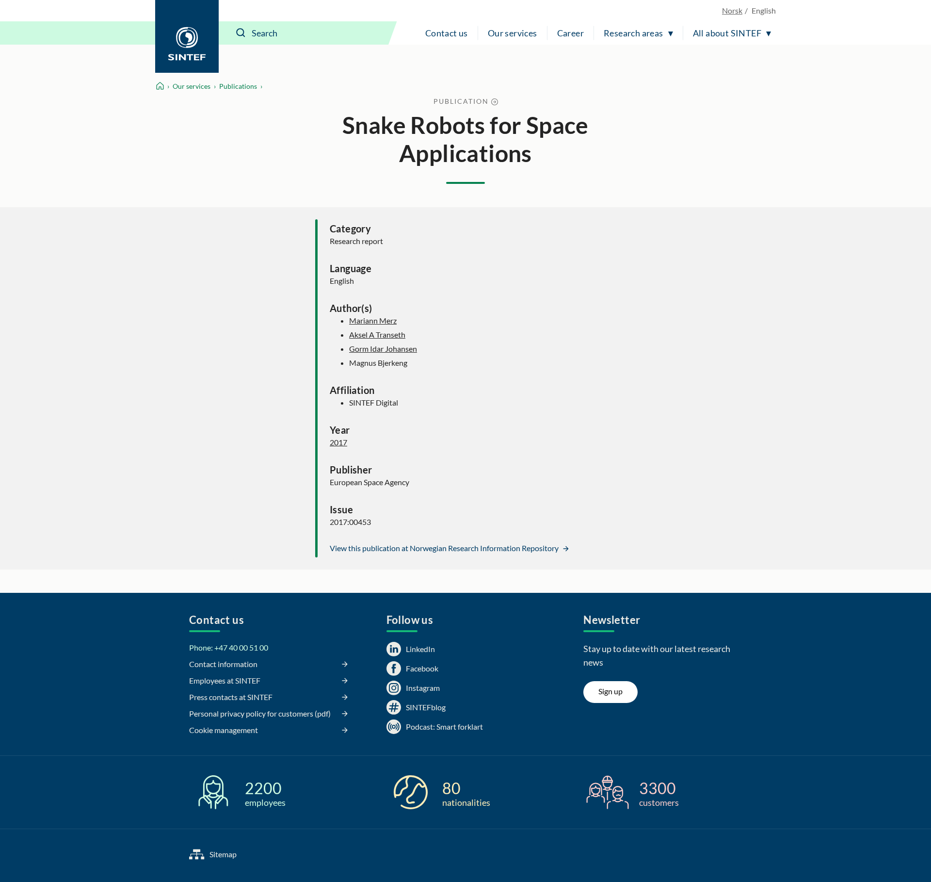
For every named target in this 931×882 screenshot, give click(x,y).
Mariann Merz (373, 320)
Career (570, 33)
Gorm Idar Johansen (383, 348)
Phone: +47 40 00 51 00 (228, 647)
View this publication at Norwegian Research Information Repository (445, 548)
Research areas (633, 33)
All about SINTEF (727, 33)
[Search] (241, 33)
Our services (512, 33)
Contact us (446, 33)
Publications (238, 86)
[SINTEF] (187, 36)
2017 (338, 442)
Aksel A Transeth (377, 334)
